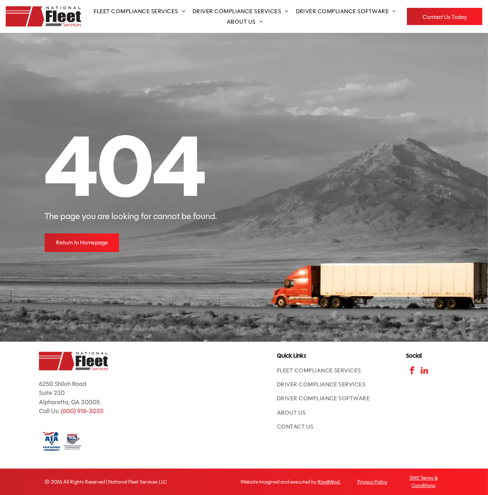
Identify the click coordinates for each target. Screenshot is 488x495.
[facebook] (412, 371)
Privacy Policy (372, 482)
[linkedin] (424, 371)
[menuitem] (139, 11)
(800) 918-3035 (82, 411)
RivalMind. (329, 482)
